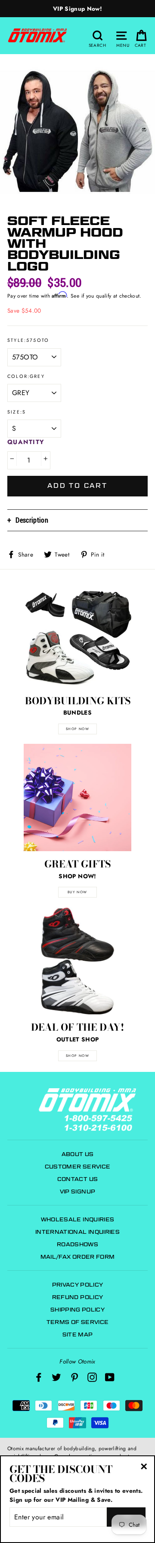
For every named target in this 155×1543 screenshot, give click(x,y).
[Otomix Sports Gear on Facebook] (38, 1377)
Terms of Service (77, 1322)
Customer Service (77, 1166)
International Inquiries (77, 1232)
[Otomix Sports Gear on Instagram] (92, 1377)
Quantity (26, 442)
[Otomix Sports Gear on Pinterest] (74, 1377)
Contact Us (77, 1179)
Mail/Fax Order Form (77, 1257)
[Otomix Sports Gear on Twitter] (56, 1377)
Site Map (77, 1334)
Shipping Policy (77, 1309)
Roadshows (77, 1244)
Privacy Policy (77, 1284)
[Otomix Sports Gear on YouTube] (110, 1377)
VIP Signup (77, 1191)
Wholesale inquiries (77, 1219)
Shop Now (78, 1055)
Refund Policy (77, 1297)
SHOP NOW (78, 728)
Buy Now (77, 892)
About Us (78, 1154)
